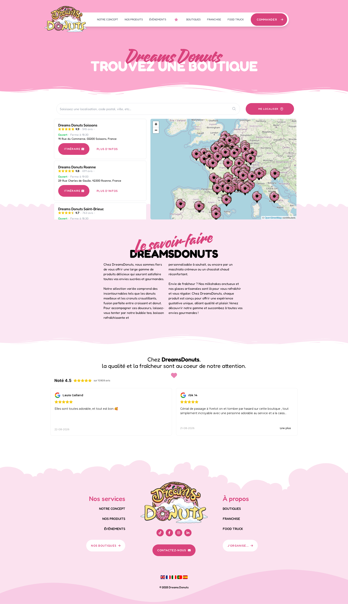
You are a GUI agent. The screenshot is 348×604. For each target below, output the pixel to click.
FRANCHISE (214, 19)
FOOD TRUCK (236, 19)
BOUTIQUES (193, 19)
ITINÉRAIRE (72, 148)
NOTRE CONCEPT (107, 19)
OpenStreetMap (273, 217)
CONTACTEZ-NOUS (171, 550)
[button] (252, 177)
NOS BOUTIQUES (103, 545)
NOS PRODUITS (134, 19)
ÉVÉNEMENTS (157, 19)
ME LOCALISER (268, 108)
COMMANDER (267, 19)
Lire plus (285, 428)
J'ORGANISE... (238, 545)
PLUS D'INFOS (107, 149)
